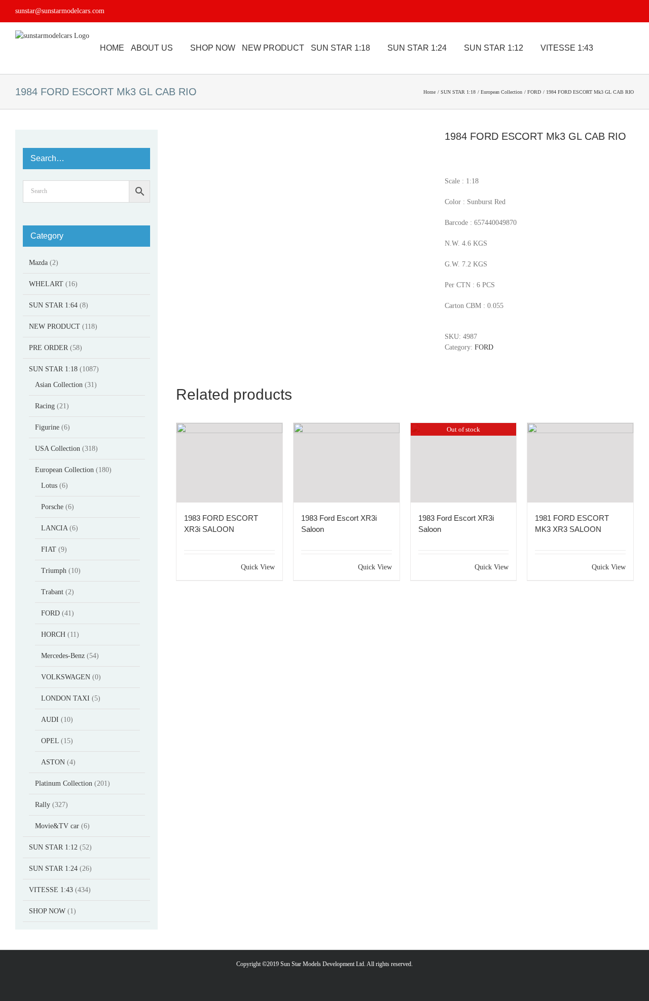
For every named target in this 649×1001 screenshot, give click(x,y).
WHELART (46, 284)
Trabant (52, 592)
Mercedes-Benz (63, 656)
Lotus (49, 485)
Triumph (53, 570)
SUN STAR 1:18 (53, 369)
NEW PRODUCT (54, 326)
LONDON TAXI (65, 698)
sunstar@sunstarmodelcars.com (59, 11)
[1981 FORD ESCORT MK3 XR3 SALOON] (580, 463)
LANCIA (54, 528)
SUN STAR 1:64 (53, 305)
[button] (631, 48)
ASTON (53, 762)
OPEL (50, 741)
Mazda (38, 262)
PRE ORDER (48, 348)
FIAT (48, 549)
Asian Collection (59, 385)
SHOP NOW (47, 911)
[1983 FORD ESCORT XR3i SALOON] (229, 463)
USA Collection (57, 448)
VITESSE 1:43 (51, 890)
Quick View (258, 567)
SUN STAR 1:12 (53, 847)
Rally (42, 804)
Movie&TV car (57, 826)
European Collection (64, 470)
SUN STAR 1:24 (53, 868)
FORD (484, 347)
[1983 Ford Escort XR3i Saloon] (347, 463)
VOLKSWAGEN (65, 677)
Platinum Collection (63, 783)
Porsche (52, 507)
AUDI (50, 719)
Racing (45, 406)
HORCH (53, 634)
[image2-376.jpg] (302, 216)
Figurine (47, 427)
